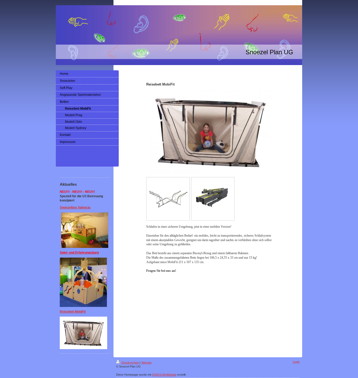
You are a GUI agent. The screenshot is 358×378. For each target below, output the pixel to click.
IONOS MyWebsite (164, 374)
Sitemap (146, 362)
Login (296, 361)
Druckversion (130, 362)
